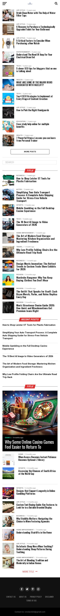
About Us (23, 596)
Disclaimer (49, 596)
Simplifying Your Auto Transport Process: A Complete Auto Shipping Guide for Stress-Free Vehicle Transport (29, 335)
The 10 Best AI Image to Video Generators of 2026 (27, 356)
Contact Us (11, 596)
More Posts (30, 151)
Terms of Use (31, 600)
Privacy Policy (36, 596)
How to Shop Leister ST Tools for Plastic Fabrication (28, 325)
